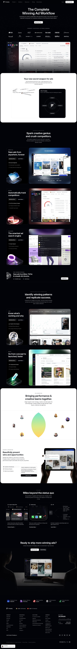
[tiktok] (66, 642)
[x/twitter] (68, 642)
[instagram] (62, 642)
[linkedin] (64, 642)
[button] (14, 2)
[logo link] (9, 608)
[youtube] (70, 642)
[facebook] (60, 642)
